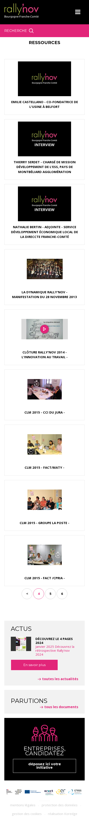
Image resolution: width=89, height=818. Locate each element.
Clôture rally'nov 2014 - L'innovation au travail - (45, 354)
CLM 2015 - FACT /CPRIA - (44, 578)
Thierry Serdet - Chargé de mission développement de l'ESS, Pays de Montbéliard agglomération (45, 167)
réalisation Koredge (62, 813)
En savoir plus (34, 665)
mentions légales (22, 805)
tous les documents (61, 706)
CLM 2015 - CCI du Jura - (44, 412)
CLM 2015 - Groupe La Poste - (44, 523)
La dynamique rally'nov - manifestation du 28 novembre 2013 (44, 294)
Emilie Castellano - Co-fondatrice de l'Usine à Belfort (44, 104)
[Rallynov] (21, 10)
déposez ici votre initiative (44, 766)
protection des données (60, 805)
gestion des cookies (27, 813)
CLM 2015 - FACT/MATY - (44, 467)
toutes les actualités (60, 678)
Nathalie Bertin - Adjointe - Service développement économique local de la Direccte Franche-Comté (44, 232)
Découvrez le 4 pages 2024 (54, 646)
